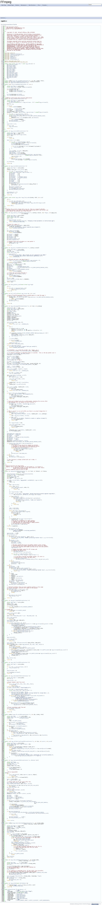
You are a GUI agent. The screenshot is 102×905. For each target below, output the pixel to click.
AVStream (9, 251)
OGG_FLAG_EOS (26, 838)
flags (10, 311)
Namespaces (23, 5)
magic (28, 202)
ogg (12, 86)
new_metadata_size (16, 121)
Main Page (4, 5)
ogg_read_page (14, 306)
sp (9, 320)
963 (2, 889)
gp (12, 312)
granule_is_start (31, 732)
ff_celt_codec (11, 70)
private (19, 94)
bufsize (25, 115)
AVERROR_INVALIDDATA (18, 228)
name (9, 890)
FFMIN (27, 559)
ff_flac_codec (11, 69)
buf (18, 88)
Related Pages (11, 5)
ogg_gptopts (17, 626)
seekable (19, 333)
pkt (37, 760)
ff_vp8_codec (11, 71)
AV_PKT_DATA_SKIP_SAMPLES (41, 802)
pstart (13, 174)
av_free (9, 161)
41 (2, 61)
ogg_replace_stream (16, 212)
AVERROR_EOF (25, 324)
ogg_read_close (15, 662)
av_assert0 (10, 866)
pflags (13, 566)
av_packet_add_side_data (19, 812)
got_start (33, 629)
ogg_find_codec (26, 197)
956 (2, 883)
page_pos (14, 151)
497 (2, 471)
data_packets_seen (15, 284)
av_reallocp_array (20, 154)
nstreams (28, 102)
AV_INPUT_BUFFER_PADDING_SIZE (36, 115)
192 (2, 197)
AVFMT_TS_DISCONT (33, 900)
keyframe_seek (15, 785)
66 (2, 84)
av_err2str (46, 537)
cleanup (19, 90)
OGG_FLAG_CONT (17, 443)
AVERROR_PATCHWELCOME (18, 221)
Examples (44, 5)
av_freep (9, 88)
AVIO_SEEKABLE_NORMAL (28, 333)
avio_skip (9, 359)
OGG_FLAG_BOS (24, 437)
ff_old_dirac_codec (13, 72)
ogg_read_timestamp (18, 823)
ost (18, 101)
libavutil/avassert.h (15, 53)
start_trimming (15, 186)
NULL (8, 78)
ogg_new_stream (15, 81)
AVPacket (33, 760)
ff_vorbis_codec (12, 67)
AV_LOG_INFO (18, 346)
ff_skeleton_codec (12, 64)
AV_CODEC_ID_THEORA (17, 747)
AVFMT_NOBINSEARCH (44, 900)
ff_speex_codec (11, 66)
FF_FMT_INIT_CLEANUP (22, 893)
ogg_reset (13, 166)
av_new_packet (14, 789)
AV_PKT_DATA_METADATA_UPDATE (36, 812)
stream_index (13, 792)
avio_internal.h (14, 55)
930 (2, 859)
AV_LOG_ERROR (18, 227)
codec (15, 89)
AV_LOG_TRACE (16, 480)
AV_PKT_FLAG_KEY (30, 748)
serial (11, 234)
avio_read (12, 322)
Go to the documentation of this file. (9, 24)
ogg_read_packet (15, 760)
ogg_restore (14, 82)
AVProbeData (23, 883)
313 (2, 306)
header (13, 243)
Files (39, 5)
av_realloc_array (17, 260)
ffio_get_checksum (17, 361)
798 (2, 741)
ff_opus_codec (11, 70)
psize (12, 175)
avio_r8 (13, 338)
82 (2, 98)
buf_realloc (14, 293)
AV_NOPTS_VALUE (22, 176)
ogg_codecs (28, 63)
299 (2, 293)
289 (2, 284)
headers (16, 547)
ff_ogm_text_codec (12, 76)
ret (10, 104)
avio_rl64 (15, 358)
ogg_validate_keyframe (17, 741)
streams (28, 87)
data (15, 793)
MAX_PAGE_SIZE (19, 343)
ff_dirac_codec (11, 65)
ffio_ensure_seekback (12, 353)
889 (2, 823)
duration (12, 797)
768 (2, 714)
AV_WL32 (12, 806)
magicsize (26, 201)
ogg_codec (18, 63)
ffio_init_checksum (12, 350)
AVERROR (15, 106)
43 (2, 63)
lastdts (13, 177)
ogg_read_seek (14, 859)
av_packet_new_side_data (27, 801)
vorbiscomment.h (14, 59)
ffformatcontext (23, 184)
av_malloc (11, 102)
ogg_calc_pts (16, 80)
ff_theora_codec (12, 68)
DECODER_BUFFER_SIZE (23, 266)
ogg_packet (13, 471)
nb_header (16, 561)
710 (2, 662)
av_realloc (20, 297)
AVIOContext (10, 133)
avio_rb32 (15, 362)
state (20, 110)
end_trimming (14, 187)
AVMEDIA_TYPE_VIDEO (42, 872)
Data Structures (32, 5)
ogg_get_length (15, 600)
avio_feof (13, 340)
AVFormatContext (24, 80)
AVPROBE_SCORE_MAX (18, 885)
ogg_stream (13, 87)
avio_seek (11, 150)
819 (2, 760)
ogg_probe (13, 883)
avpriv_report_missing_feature (17, 220)
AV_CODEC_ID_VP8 (16, 750)
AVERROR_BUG (16, 256)
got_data (13, 183)
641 (2, 600)
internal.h (13, 58)
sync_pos (13, 178)
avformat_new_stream (15, 273)
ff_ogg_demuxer (20, 889)
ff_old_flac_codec (12, 73)
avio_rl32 (15, 359)
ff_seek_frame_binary (15, 876)
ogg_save (13, 98)
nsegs (12, 180)
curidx (20, 109)
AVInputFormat (11, 889)
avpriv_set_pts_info (12, 279)
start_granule (12, 269)
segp (12, 181)
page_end (11, 588)
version (13, 315)
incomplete (14, 182)
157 (2, 166)
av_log (11, 227)
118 (2, 131)
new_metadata (20, 95)
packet (26, 568)
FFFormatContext (11, 473)
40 (2, 61)
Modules (17, 5)
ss (14, 511)
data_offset (19, 551)
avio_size (13, 613)
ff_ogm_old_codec (12, 77)
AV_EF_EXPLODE (30, 700)
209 (2, 212)
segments (13, 318)
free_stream (14, 84)
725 (2, 675)
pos (10, 108)
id (9, 278)
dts (10, 796)
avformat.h (13, 57)
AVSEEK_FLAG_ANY (20, 873)
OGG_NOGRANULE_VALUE (23, 269)
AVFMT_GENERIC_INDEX (22, 900)
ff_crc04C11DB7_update (25, 350)
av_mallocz (17, 115)
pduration (13, 567)
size (41, 197)
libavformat (3, 17)
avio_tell (18, 108)
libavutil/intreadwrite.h (17, 54)
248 (2, 247)
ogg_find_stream (14, 375)
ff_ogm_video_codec (13, 74)
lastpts (13, 176)
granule (13, 175)
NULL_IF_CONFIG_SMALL (22, 891)
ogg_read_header (15, 675)
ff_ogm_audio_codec (13, 75)
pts (14, 645)
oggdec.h (12, 56)
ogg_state (13, 101)
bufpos (36, 117)
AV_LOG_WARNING (25, 499)
